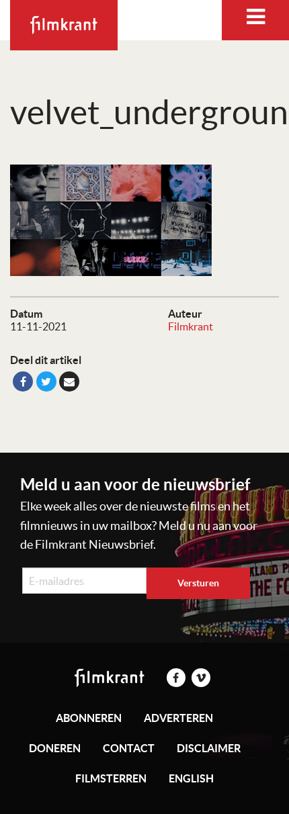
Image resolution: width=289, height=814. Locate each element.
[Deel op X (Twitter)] (46, 381)
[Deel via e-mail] (69, 381)
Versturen (198, 583)
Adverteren (178, 718)
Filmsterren (111, 778)
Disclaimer (209, 748)
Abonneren (89, 718)
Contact (129, 748)
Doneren (55, 748)
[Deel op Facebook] (23, 381)
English (191, 778)
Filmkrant (190, 326)
